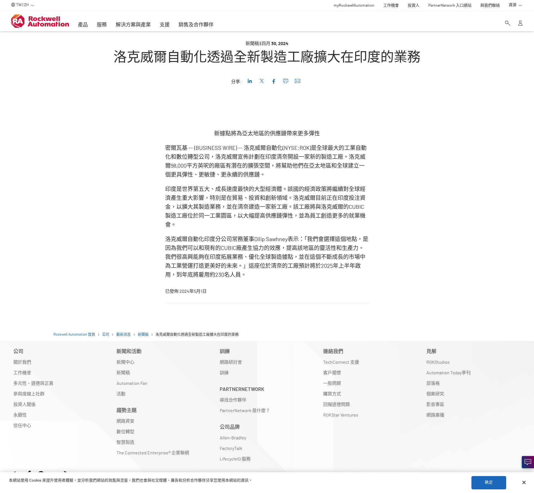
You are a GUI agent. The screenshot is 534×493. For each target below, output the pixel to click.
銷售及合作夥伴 (196, 25)
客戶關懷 (332, 373)
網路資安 (125, 421)
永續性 (20, 415)
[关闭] (524, 482)
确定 (489, 482)
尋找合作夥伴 (233, 400)
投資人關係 (24, 404)
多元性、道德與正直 (33, 383)
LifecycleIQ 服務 (235, 459)
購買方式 (332, 394)
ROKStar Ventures (340, 415)
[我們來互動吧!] (528, 462)
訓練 (224, 373)
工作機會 (22, 373)
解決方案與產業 (133, 25)
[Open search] (507, 23)
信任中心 (22, 425)
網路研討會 (231, 362)
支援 (165, 25)
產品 (83, 25)
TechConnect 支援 (341, 362)
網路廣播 (435, 415)
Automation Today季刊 (448, 373)
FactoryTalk (231, 448)
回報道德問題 (336, 404)
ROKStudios (438, 362)
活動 (121, 394)
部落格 (433, 383)
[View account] (520, 23)
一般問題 (332, 383)
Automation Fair (132, 383)
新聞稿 (123, 373)
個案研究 (435, 394)
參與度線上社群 (28, 394)
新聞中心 (125, 362)
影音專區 (435, 404)
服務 (102, 25)
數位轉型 (125, 432)
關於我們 (22, 362)
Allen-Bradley (233, 438)
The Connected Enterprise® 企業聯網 (153, 453)
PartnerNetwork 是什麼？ (245, 410)
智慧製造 (125, 442)
